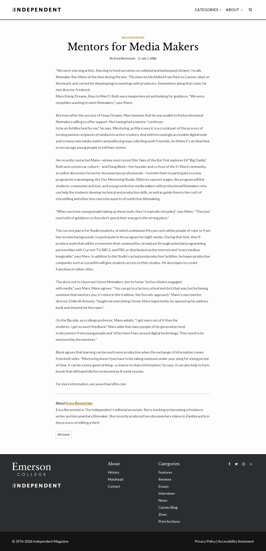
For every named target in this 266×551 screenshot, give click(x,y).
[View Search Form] (250, 9)
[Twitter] (236, 464)
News (162, 500)
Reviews (164, 479)
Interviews (166, 493)
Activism (64, 434)
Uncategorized (132, 37)
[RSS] (251, 464)
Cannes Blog (167, 507)
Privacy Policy (205, 541)
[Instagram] (243, 464)
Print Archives (169, 521)
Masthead (115, 479)
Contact (114, 486)
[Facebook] (229, 464)
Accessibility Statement (236, 541)
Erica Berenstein (124, 58)
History (113, 472)
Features (165, 472)
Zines (162, 514)
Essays (163, 486)
